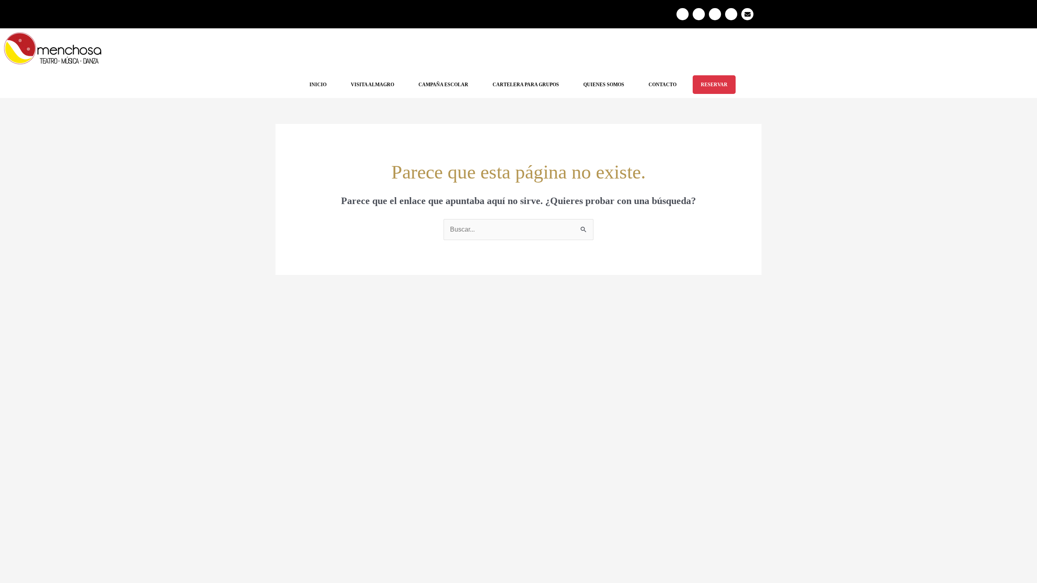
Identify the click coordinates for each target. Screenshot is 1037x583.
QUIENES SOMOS (603, 84)
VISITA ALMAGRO (372, 84)
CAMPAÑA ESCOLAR (443, 84)
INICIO (317, 84)
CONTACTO (662, 84)
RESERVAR (714, 84)
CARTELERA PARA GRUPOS (526, 84)
